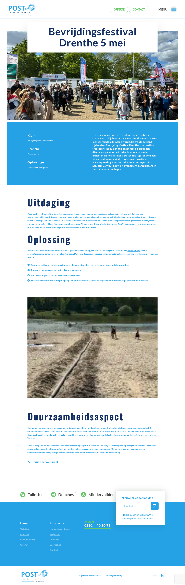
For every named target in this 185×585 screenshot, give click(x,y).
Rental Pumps (133, 250)
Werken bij (55, 544)
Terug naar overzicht (45, 462)
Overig (23, 544)
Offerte (119, 9)
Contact (139, 9)
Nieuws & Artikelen (60, 529)
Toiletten (36, 494)
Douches (66, 494)
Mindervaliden (101, 494)
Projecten (55, 534)
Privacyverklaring (114, 576)
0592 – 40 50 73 (97, 525)
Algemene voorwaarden (90, 576)
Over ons (54, 539)
